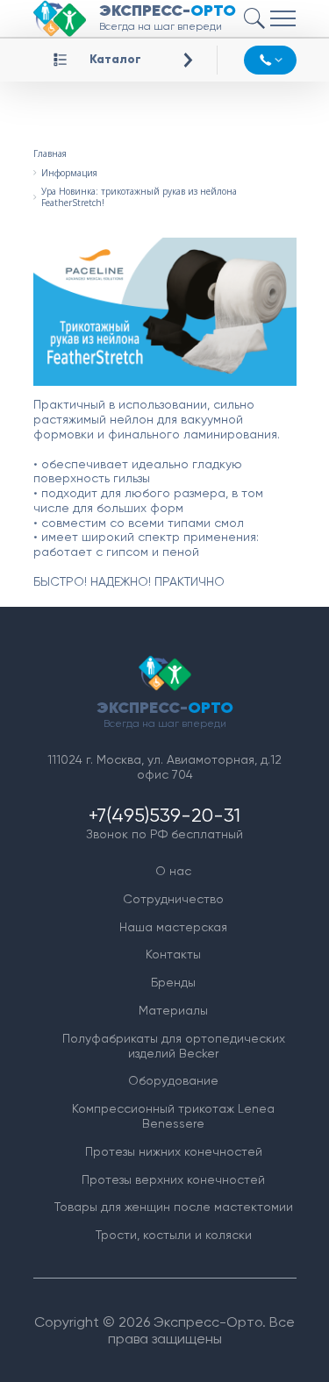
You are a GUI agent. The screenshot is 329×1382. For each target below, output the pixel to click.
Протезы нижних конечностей (173, 1151)
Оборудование (173, 1080)
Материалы (173, 1010)
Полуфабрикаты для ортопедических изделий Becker (173, 1045)
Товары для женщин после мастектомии (173, 1207)
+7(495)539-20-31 (164, 815)
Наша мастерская (173, 927)
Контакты (173, 954)
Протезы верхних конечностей (173, 1179)
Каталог (115, 60)
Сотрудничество (173, 899)
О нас (173, 871)
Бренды (173, 982)
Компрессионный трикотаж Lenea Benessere (173, 1115)
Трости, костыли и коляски (174, 1235)
